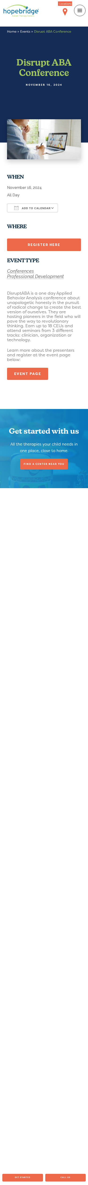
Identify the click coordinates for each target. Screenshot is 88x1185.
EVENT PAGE (27, 373)
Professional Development (35, 276)
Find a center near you (44, 464)
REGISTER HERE (44, 245)
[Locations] (65, 12)
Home (11, 31)
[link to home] (21, 12)
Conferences (20, 271)
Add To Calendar (36, 208)
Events (25, 31)
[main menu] (80, 10)
